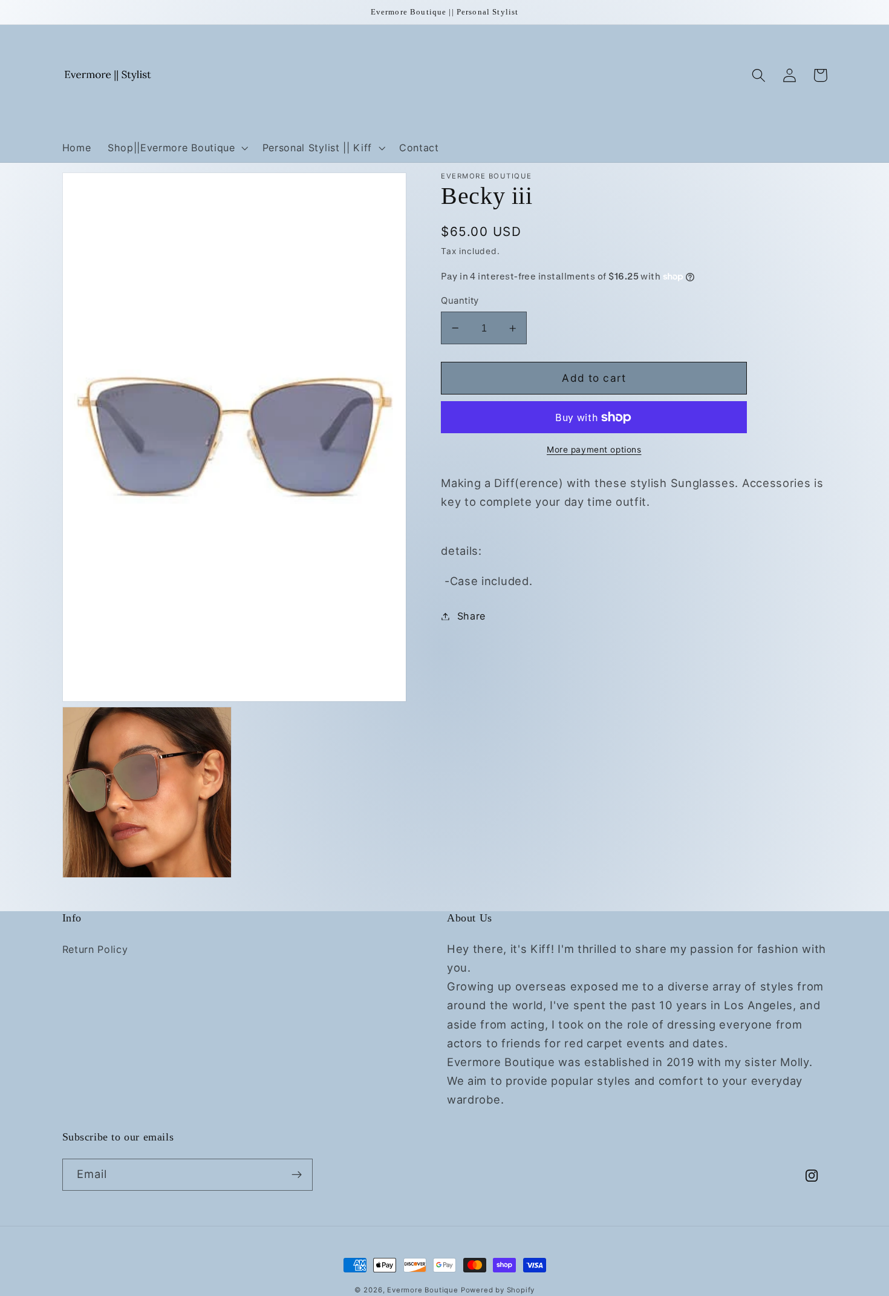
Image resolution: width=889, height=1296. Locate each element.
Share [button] (471, 616)
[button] (176, 147)
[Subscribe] (296, 1175)
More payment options (594, 450)
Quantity (460, 300)
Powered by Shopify (498, 1290)
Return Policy (95, 949)
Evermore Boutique (424, 1290)
